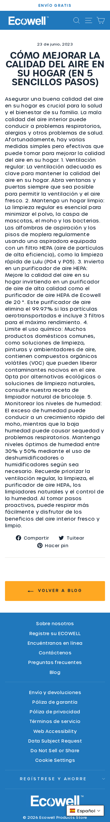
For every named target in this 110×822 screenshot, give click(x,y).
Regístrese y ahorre (53, 778)
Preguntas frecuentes (55, 662)
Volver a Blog (59, 590)
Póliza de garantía (54, 702)
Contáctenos (55, 652)
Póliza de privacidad (55, 711)
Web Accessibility (55, 731)
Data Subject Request (55, 740)
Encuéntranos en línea (55, 643)
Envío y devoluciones (55, 692)
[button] (85, 810)
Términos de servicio (54, 721)
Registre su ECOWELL (55, 633)
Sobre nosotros (55, 623)
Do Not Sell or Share (55, 750)
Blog (55, 672)
